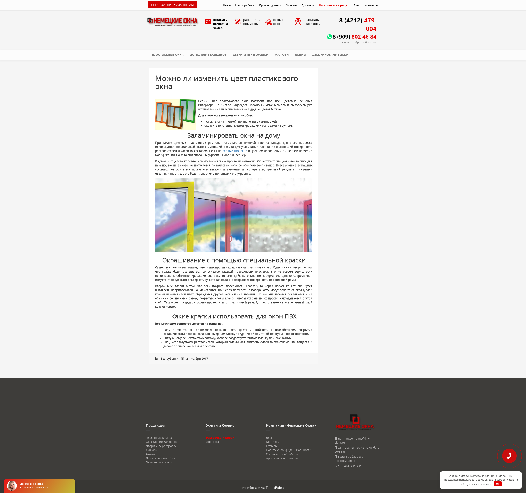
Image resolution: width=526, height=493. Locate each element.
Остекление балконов (208, 55)
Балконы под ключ (159, 462)
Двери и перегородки (251, 55)
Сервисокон (278, 22)
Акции (300, 55)
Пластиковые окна (168, 55)
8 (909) (354, 36)
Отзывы (291, 5)
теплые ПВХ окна (235, 151)
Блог (357, 5)
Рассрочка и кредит (334, 5)
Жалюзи (282, 55)
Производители (270, 5)
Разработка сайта (253, 488)
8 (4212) (357, 24)
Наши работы (245, 5)
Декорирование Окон (330, 55)
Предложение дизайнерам (172, 5)
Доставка (308, 5)
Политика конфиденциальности (288, 450)
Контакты (371, 5)
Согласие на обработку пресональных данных (282, 456)
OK (498, 484)
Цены (227, 5)
